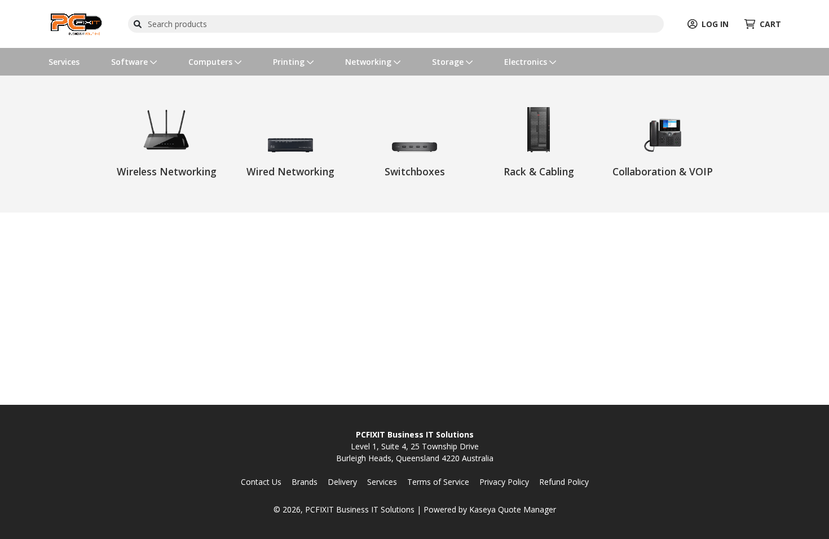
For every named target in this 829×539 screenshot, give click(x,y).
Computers (211, 61)
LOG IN (715, 24)
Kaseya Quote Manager (512, 509)
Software (130, 61)
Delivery (342, 481)
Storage (449, 61)
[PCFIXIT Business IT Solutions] (76, 22)
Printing (290, 61)
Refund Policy (564, 481)
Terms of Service (438, 481)
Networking (369, 61)
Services (64, 61)
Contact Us (261, 481)
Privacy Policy (504, 481)
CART (770, 24)
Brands (305, 481)
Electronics (526, 61)
